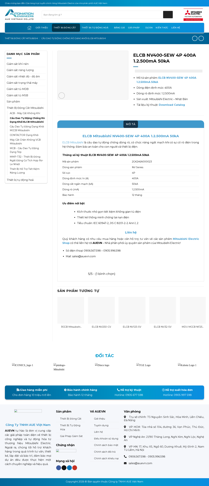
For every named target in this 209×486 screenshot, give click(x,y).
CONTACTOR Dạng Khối (24, 135)
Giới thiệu (42, 27)
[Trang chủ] (29, 28)
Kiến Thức (162, 27)
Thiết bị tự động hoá (95, 27)
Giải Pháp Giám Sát (71, 436)
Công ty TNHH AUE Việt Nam (125, 481)
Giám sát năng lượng (20, 70)
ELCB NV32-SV (162, 326)
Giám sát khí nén (18, 63)
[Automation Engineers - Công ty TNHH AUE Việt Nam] (193, 15)
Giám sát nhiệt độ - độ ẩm (23, 76)
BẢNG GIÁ (119, 27)
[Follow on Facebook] (58, 467)
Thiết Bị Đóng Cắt (65, 27)
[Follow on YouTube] (74, 467)
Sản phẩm (13, 101)
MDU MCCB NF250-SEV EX (193, 326)
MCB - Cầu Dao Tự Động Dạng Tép (24, 150)
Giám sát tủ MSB (17, 95)
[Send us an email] (64, 467)
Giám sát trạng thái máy (22, 82)
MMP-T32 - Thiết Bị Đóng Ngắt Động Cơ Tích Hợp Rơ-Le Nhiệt (26, 160)
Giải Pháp (134, 27)
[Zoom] (61, 95)
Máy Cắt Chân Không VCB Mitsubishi (25, 141)
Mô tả (131, 124)
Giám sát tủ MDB (18, 89)
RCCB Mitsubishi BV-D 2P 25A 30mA (70, 326)
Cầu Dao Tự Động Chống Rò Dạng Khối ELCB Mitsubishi (73, 38)
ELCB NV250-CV (101, 326)
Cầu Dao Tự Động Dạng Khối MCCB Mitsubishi (27, 128)
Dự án (149, 27)
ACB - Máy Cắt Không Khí (25, 113)
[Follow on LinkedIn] (69, 467)
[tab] (130, 124)
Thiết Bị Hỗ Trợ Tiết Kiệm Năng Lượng (25, 170)
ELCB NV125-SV (132, 326)
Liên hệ (175, 27)
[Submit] (168, 14)
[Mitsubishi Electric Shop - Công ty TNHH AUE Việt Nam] (21, 15)
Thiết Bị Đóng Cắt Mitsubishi (21, 38)
